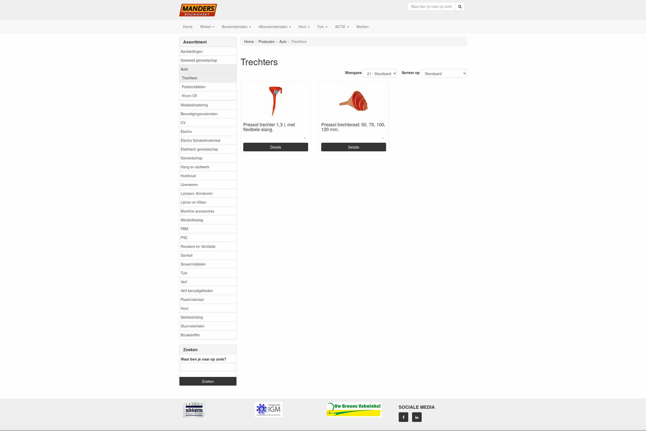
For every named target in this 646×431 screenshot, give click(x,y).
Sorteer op (411, 72)
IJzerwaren (189, 184)
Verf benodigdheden (197, 290)
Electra (186, 131)
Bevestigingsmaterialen (199, 113)
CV (183, 122)
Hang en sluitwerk (195, 166)
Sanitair (187, 255)
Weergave (353, 72)
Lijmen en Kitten (193, 202)
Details (275, 147)
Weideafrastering (194, 104)
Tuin (184, 272)
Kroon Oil (189, 95)
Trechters (189, 77)
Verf (184, 281)
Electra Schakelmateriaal (200, 140)
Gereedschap (191, 157)
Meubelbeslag (192, 219)
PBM (184, 228)
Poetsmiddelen (194, 86)
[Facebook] (403, 417)
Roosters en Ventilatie (198, 246)
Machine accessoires (197, 210)
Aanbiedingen (192, 51)
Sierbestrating (192, 317)
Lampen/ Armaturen (197, 193)
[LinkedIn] (417, 417)
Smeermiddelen (193, 264)
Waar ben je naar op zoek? (203, 359)
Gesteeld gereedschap (199, 60)
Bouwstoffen (190, 334)
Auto (184, 68)
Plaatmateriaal (192, 299)
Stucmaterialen (193, 325)
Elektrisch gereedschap (199, 149)
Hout (184, 308)
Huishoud (188, 175)
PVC (184, 237)
